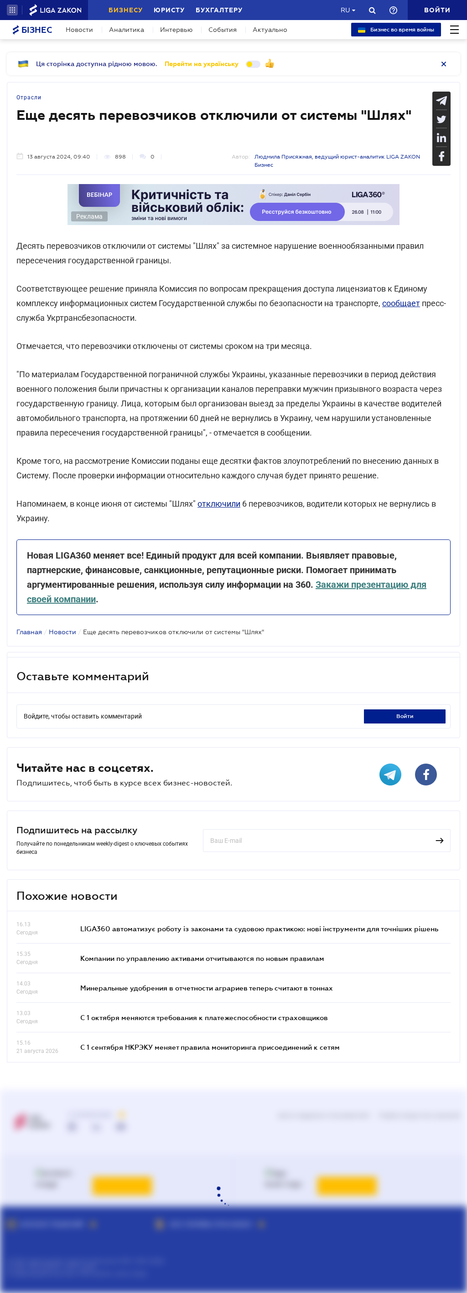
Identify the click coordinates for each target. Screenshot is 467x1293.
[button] (12, 10)
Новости (79, 29)
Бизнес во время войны (401, 29)
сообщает (401, 303)
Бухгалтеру (219, 10)
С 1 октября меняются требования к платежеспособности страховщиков (204, 1017)
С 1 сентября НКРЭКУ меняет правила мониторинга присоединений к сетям (210, 1047)
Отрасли (29, 97)
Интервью (176, 29)
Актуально (270, 29)
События (222, 29)
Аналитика (126, 29)
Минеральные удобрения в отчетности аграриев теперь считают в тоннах (206, 988)
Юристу (169, 10)
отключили (218, 503)
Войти (405, 716)
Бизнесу (126, 10)
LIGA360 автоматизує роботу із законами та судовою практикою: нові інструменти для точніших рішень (259, 928)
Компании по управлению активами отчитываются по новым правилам (202, 958)
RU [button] (345, 10)
